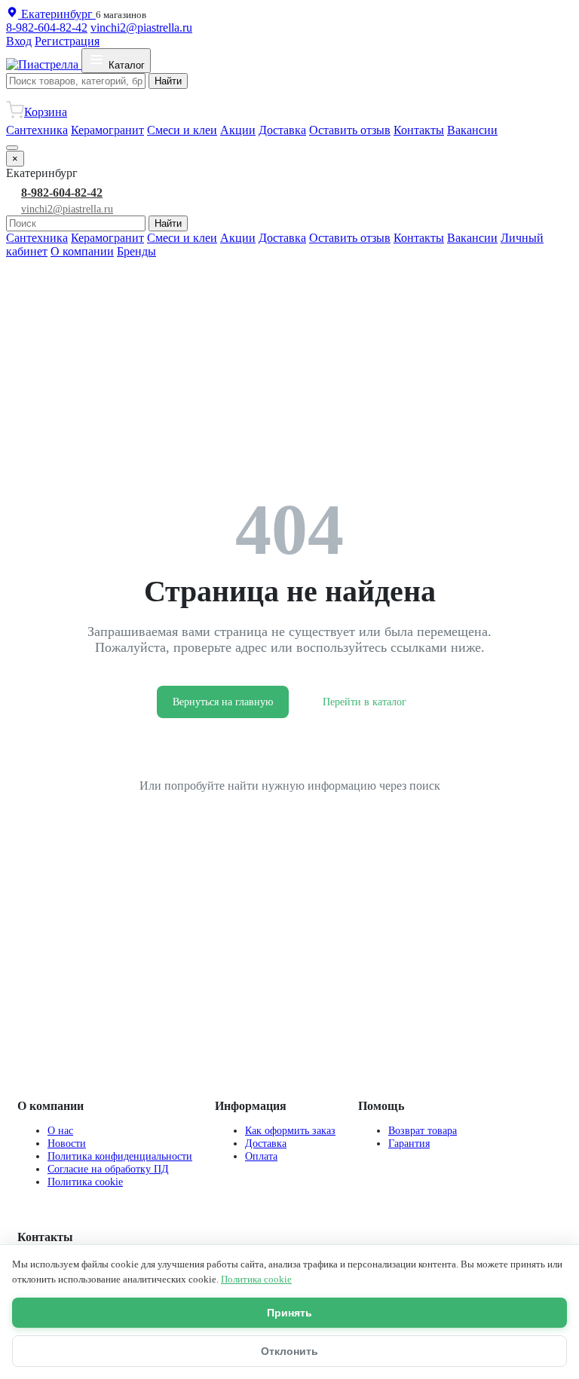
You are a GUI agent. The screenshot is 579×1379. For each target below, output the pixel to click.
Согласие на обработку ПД (108, 1169)
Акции (238, 130)
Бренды (136, 251)
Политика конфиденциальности (119, 1156)
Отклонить (289, 1351)
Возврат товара (422, 1130)
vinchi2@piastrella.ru (141, 27)
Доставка (282, 130)
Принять (289, 1313)
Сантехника (37, 130)
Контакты (419, 130)
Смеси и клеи (182, 130)
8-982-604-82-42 (46, 27)
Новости (66, 1143)
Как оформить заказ (290, 1130)
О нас (60, 1130)
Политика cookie (85, 1182)
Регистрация (67, 41)
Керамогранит (107, 130)
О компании (82, 251)
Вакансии (472, 130)
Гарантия (409, 1143)
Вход (19, 41)
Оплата (261, 1156)
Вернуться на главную (223, 702)
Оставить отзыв (350, 130)
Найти (168, 81)
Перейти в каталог (364, 702)
